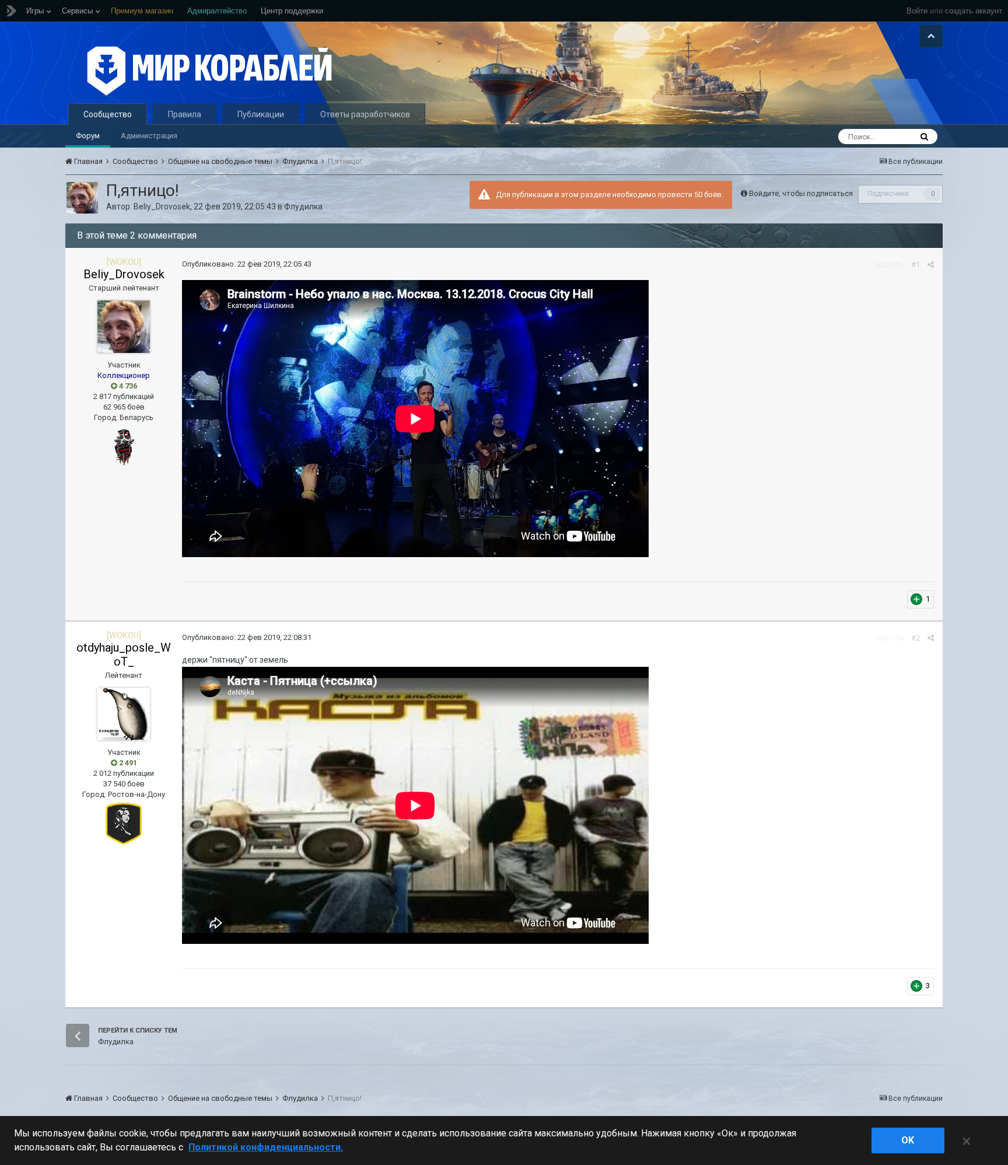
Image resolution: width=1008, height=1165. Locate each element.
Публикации (260, 114)
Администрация (149, 135)
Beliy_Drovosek (162, 206)
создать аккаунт (973, 10)
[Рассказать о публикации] (931, 264)
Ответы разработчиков (365, 114)
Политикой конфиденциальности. (265, 1147)
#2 (915, 638)
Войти (917, 10)
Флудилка (303, 206)
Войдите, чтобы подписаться (801, 193)
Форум (88, 135)
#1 (915, 264)
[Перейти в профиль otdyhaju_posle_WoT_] (123, 714)
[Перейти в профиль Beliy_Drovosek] (82, 198)
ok (907, 1140)
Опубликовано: (247, 264)
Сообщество (107, 114)
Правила (184, 114)
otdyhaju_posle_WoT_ (123, 655)
